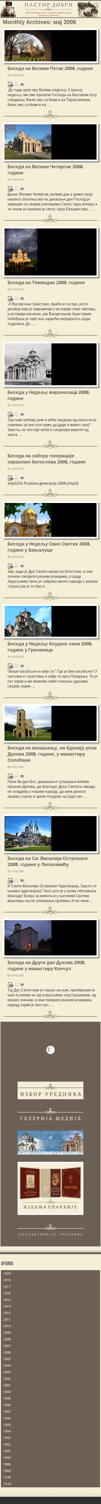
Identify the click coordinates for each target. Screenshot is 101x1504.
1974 (7, 1484)
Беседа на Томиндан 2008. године (46, 282)
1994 (7, 1431)
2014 (7, 1306)
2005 (7, 1359)
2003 (7, 1372)
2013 (7, 1313)
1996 (7, 1418)
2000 (7, 1392)
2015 (7, 1300)
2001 (7, 1385)
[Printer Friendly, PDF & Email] (16, 84)
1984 (7, 1471)
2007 (7, 1346)
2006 (7, 1352)
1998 (7, 1405)
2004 (7, 1365)
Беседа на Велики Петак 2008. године (50, 68)
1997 (7, 1412)
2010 (7, 1326)
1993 (7, 1438)
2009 (7, 1333)
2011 (7, 1319)
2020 (7, 1273)
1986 (7, 1464)
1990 (7, 1458)
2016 (7, 1293)
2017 (7, 1286)
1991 (7, 1451)
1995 (7, 1425)
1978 (7, 1477)
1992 (7, 1444)
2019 (7, 1280)
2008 (7, 1339)
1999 (7, 1398)
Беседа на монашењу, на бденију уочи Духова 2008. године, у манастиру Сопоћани (52, 754)
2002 (7, 1379)
